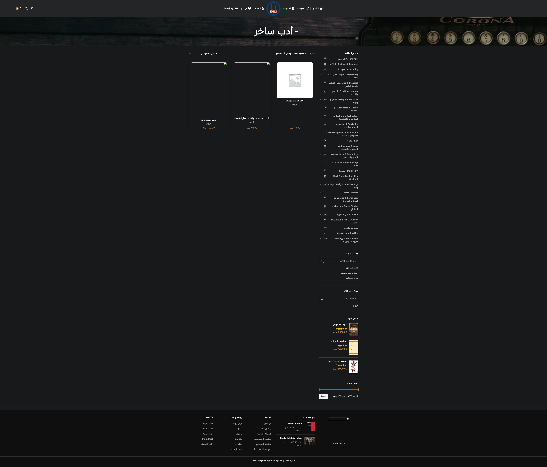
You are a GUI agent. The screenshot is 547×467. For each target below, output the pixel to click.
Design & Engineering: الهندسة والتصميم (343, 76)
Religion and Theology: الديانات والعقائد (343, 186)
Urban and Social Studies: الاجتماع (345, 208)
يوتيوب (239, 434)
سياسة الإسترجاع (263, 444)
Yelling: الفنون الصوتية (347, 233)
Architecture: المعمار (348, 59)
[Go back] (296, 31)
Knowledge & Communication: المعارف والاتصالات (343, 134)
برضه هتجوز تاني (208, 120)
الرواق (294, 104)
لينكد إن (238, 444)
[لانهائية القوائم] (353, 329)
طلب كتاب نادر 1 (206, 423)
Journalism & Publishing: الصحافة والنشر (345, 126)
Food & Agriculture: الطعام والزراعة (345, 93)
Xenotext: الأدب (351, 228)
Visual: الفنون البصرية (347, 214)
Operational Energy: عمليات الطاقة (344, 164)
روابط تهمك (236, 449)
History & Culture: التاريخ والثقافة (346, 109)
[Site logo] (273, 8)
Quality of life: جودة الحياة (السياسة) (345, 178)
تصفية (323, 396)
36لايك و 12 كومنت (295, 100)
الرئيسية (311, 53)
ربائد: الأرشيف (207, 444)
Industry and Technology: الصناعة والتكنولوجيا (345, 117)
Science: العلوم (351, 192)
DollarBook (207, 439)
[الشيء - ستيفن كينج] (353, 366)
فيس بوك (237, 423)
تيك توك (238, 439)
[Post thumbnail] (309, 427)
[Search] (26, 8)
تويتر (240, 428)
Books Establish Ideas (291, 438)
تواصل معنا (266, 428)
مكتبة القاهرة (266, 460)
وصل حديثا (208, 434)
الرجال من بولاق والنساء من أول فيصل (252, 118)
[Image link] (338, 428)
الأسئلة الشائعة (264, 434)
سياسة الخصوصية (262, 439)
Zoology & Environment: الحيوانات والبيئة (346, 240)
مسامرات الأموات (339, 341)
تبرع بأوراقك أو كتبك (262, 449)
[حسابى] (32, 8)
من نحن (267, 423)
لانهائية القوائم (340, 324)
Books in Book (295, 423)
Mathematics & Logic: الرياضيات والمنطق (347, 147)
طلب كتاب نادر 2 (206, 428)
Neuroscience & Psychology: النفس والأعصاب (344, 156)
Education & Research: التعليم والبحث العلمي (343, 84)
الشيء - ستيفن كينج (337, 361)
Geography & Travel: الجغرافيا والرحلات (343, 101)
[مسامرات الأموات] (353, 347)
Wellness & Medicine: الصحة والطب (344, 221)
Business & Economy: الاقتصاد (343, 64)
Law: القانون (352, 141)
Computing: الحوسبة (348, 69)
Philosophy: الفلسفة (348, 171)
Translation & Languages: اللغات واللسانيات (345, 199)
